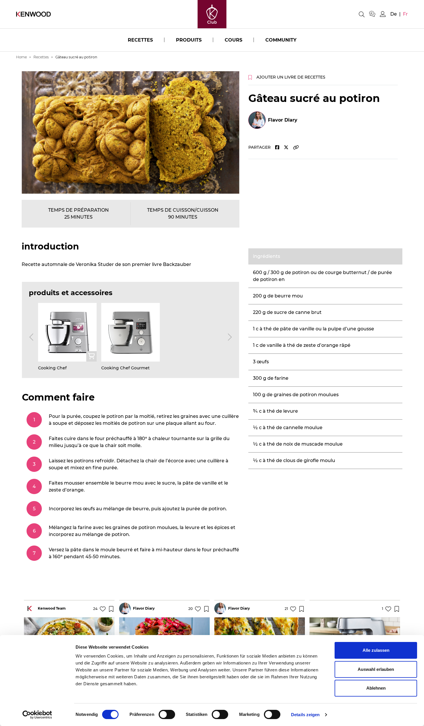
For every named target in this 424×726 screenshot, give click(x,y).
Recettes (140, 40)
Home (21, 57)
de (393, 14)
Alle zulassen (376, 650)
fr (405, 14)
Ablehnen (376, 688)
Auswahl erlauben (376, 669)
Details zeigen (305, 714)
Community (281, 40)
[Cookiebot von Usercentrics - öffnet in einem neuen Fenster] (37, 714)
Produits (189, 40)
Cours (233, 40)
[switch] (167, 714)
